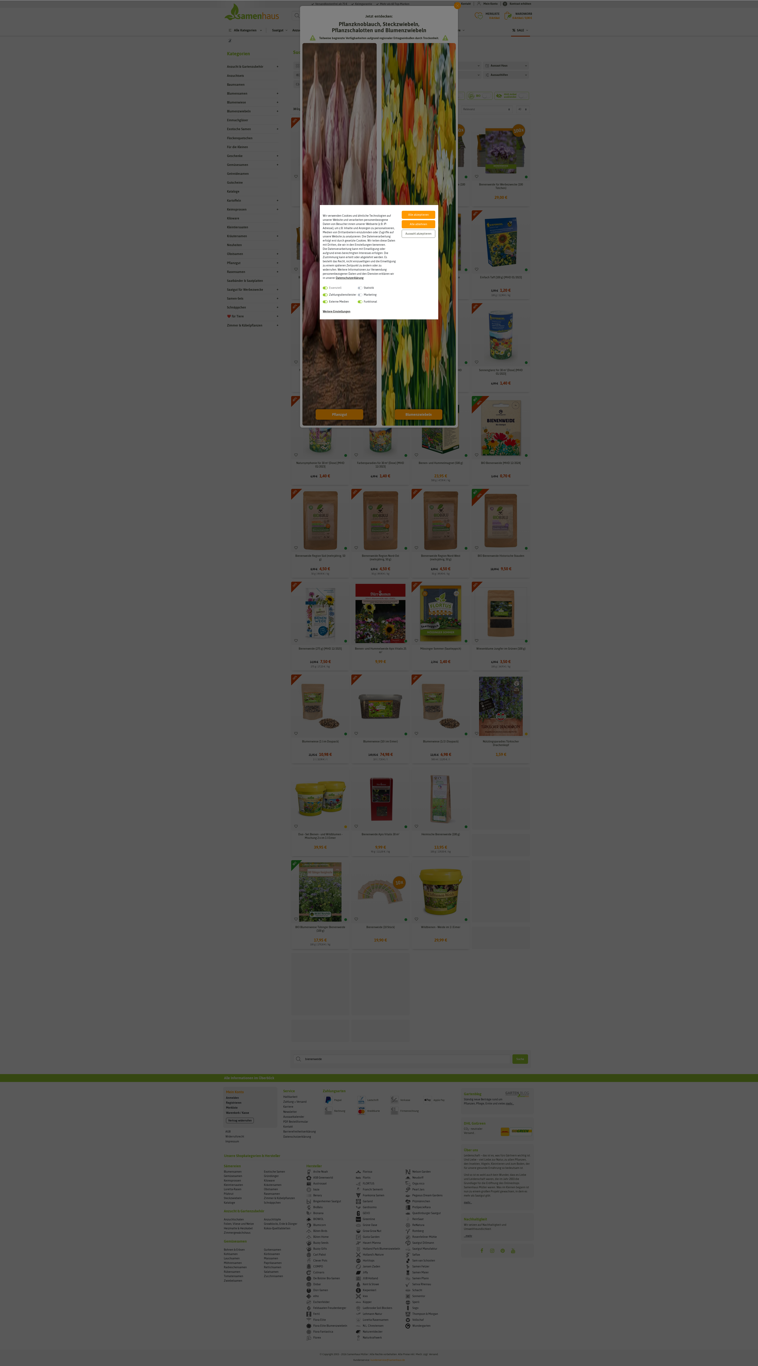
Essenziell (335, 287)
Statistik (369, 287)
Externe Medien (339, 301)
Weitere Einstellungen (336, 311)
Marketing (370, 294)
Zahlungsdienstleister (342, 294)
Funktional (370, 301)
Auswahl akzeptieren (418, 233)
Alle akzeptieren (418, 214)
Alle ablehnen (418, 224)
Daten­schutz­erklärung (350, 277)
